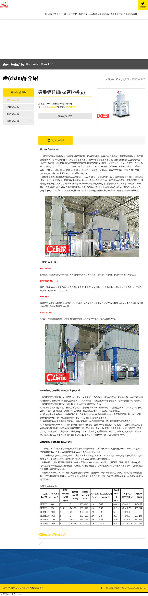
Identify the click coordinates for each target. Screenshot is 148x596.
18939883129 (70, 107)
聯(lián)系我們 (130, 14)
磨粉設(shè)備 (32, 64)
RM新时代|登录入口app (10, 594)
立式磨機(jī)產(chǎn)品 (99, 14)
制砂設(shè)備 (13, 107)
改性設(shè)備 (13, 121)
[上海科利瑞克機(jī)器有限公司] (26, 5)
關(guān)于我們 (70, 14)
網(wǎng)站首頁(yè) (53, 14)
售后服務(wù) (116, 14)
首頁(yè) (109, 79)
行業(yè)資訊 (122, 79)
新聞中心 (83, 14)
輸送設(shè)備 (13, 114)
